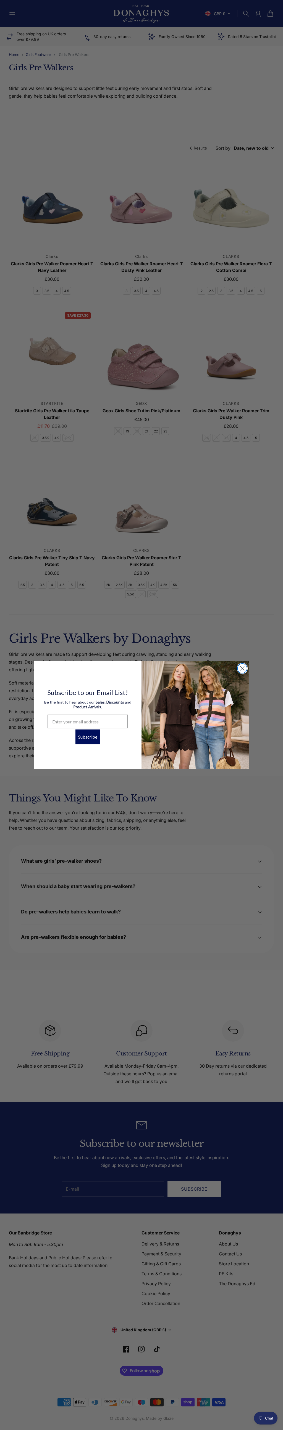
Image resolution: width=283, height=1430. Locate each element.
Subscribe (87, 736)
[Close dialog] (242, 668)
